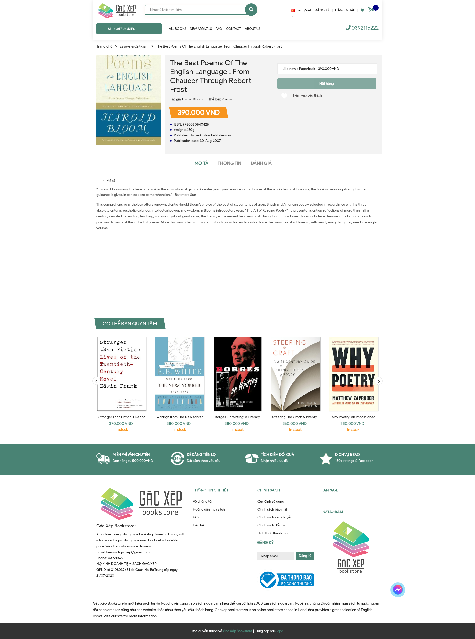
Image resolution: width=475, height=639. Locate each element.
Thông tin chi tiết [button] (210, 490)
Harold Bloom (192, 99)
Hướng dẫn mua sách (209, 509)
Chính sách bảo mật (272, 509)
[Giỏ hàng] (371, 10)
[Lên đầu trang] (396, 607)
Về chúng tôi (202, 501)
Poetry (227, 99)
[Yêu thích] (362, 10)
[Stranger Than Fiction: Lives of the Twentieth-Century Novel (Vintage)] (121, 374)
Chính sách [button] (268, 490)
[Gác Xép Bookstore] (116, 10)
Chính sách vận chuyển (274, 517)
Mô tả (110, 181)
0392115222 (365, 27)
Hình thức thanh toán (273, 533)
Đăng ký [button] (265, 542)
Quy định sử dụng (270, 501)
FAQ (196, 517)
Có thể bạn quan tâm (130, 323)
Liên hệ (198, 525)
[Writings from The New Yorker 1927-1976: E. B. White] (179, 374)
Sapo (279, 631)
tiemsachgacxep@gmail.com (128, 552)
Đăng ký (305, 556)
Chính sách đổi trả (271, 525)
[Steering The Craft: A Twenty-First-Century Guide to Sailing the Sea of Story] (295, 374)
